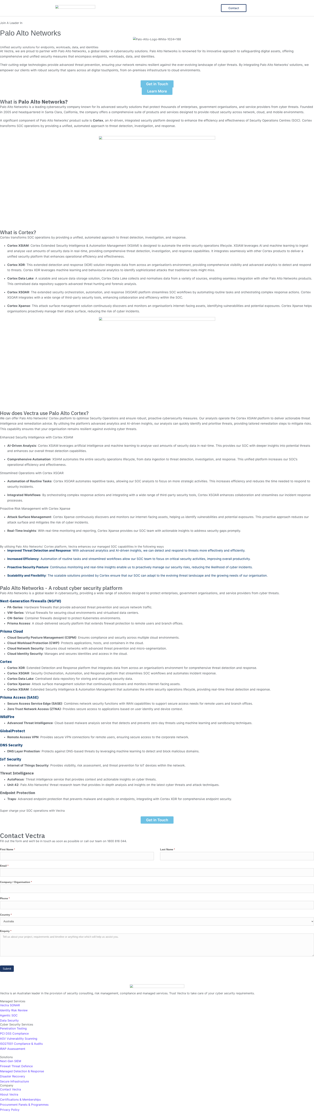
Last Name (167, 849)
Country (6, 914)
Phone (5, 898)
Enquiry (5, 931)
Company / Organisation (16, 882)
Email (4, 865)
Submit (7, 968)
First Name (7, 849)
